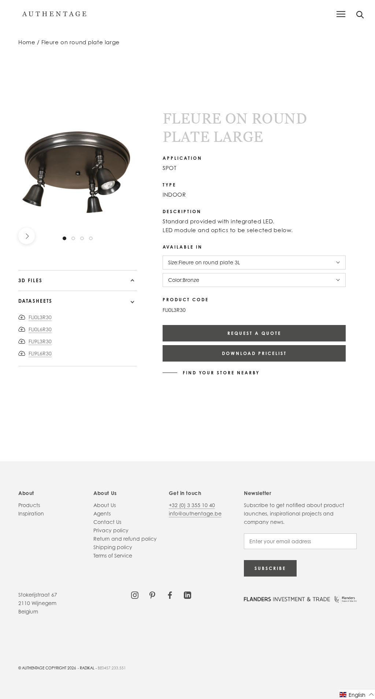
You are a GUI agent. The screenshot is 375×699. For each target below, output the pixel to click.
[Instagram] (134, 594)
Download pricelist (254, 353)
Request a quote (254, 333)
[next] (26, 236)
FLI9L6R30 (40, 353)
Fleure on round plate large (80, 42)
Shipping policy (112, 547)
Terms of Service (112, 555)
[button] (357, 694)
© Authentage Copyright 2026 (47, 668)
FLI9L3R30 (40, 341)
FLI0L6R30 (40, 329)
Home (26, 42)
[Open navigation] (341, 14)
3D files (30, 280)
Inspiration (31, 513)
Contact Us (107, 522)
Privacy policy (111, 530)
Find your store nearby (221, 373)
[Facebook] (170, 594)
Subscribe (270, 568)
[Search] (360, 14)
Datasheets (35, 301)
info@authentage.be (195, 513)
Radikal (87, 668)
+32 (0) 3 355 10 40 (192, 505)
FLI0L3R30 (40, 317)
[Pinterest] (152, 594)
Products (29, 505)
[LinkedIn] (187, 594)
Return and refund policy (125, 539)
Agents (102, 513)
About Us (104, 505)
